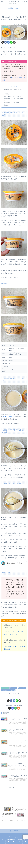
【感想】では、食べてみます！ (11, 102)
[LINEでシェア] (11, 42)
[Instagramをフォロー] (12, 708)
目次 (12, 86)
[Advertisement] (14, 670)
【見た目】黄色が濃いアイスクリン (12, 96)
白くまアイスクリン (8, 416)
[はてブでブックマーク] (8, 42)
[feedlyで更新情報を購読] (15, 708)
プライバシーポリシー (14, 837)
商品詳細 (7, 94)
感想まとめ (6, 105)
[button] (14, 42)
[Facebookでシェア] (5, 42)
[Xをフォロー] (9, 708)
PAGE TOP (14, 831)
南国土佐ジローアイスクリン (9, 690)
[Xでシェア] (2, 42)
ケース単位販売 (22, 687)
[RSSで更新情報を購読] (18, 708)
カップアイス (6, 687)
